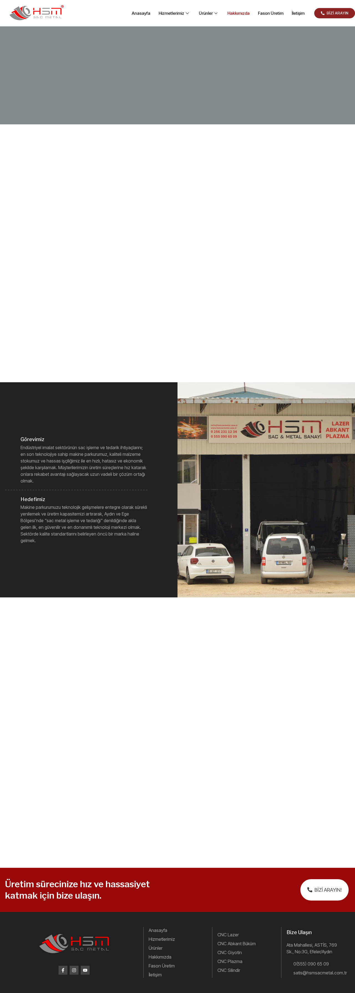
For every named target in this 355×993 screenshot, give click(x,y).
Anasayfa (141, 13)
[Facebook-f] (63, 970)
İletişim (298, 13)
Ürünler (206, 13)
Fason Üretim (270, 13)
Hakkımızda (238, 13)
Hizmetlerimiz (171, 13)
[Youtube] (85, 970)
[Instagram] (74, 970)
